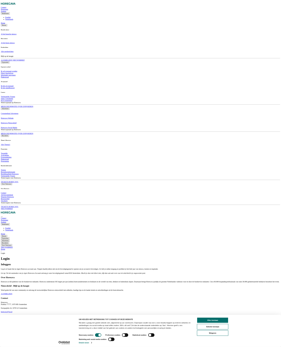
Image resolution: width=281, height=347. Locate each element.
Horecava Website (7, 118)
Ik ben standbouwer (8, 88)
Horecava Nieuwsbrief (9, 123)
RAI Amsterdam (6, 101)
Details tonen (84, 343)
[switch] (125, 335)
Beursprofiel (5, 199)
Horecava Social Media (9, 128)
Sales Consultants (7, 99)
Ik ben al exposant (7, 86)
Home (3, 23)
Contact (3, 193)
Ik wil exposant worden (9, 71)
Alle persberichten (7, 51)
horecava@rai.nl (6, 312)
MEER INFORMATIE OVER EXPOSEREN (17, 106)
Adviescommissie (7, 195)
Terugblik (4, 153)
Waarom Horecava (7, 197)
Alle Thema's (5, 145)
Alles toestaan (212, 320)
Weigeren (212, 333)
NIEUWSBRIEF (7, 209)
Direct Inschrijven (7, 73)
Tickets (3, 170)
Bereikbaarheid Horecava (10, 174)
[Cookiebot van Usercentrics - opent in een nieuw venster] (64, 342)
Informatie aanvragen (8, 75)
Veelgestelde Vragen (8, 97)
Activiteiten (5, 155)
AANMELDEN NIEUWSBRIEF (13, 60)
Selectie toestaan (212, 327)
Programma (5, 161)
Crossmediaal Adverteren (9, 113)
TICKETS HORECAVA (9, 182)
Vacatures (4, 201)
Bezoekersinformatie (8, 172)
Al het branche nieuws (8, 34)
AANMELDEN (6, 294)
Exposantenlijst (6, 157)
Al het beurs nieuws (8, 43)
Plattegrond (5, 77)
